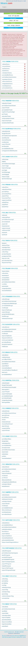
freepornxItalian (5, 271)
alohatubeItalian (5, 279)
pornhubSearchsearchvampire (9, 497)
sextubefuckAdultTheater (8, 122)
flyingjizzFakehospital (7, 385)
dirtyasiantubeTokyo (6, 262)
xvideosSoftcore (5, 522)
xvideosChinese (5, 411)
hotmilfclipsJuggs (6, 172)
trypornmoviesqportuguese (8, 561)
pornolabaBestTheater (7, 109)
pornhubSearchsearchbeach (8, 361)
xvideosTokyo (5, 251)
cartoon (11, 20)
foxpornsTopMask (6, 617)
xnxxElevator (5, 333)
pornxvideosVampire (6, 514)
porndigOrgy (5, 583)
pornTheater (5, 114)
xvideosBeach (5, 355)
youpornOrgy (5, 589)
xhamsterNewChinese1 (7, 424)
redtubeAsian (5, 454)
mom (17, 20)
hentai (9, 15)
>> (25, 125)
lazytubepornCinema (7, 79)
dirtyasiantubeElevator (7, 338)
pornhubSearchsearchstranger (9, 301)
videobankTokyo (6, 245)
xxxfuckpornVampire (6, 501)
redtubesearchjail (6, 230)
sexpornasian (5, 452)
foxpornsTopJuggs (6, 168)
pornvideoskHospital (6, 398)
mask (8, 25)
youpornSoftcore (6, 533)
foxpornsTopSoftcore (7, 535)
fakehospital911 (5, 389)
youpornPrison (5, 195)
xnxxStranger (5, 307)
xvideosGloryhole (6, 131)
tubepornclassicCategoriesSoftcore (10, 542)
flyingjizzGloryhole (6, 133)
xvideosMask (5, 606)
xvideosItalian (5, 273)
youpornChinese (6, 430)
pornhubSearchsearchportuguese (10, 553)
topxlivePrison (5, 206)
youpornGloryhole (6, 144)
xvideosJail (4, 215)
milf (13, 15)
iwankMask (4, 611)
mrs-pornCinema (6, 66)
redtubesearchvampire (7, 499)
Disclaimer (10, 633)
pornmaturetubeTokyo (7, 260)
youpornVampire (6, 503)
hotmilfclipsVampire (6, 512)
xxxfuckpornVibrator (6, 484)
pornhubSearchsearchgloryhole (9, 135)
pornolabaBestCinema (7, 75)
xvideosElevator (5, 327)
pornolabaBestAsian (6, 445)
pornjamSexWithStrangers (8, 314)
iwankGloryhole (5, 137)
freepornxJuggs (5, 176)
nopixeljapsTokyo (6, 247)
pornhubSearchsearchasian (8, 449)
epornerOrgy (5, 594)
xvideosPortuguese (6, 550)
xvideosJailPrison (6, 217)
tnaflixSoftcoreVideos (7, 529)
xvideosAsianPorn (6, 443)
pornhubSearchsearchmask (8, 609)
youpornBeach (5, 365)
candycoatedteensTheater (8, 118)
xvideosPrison (5, 187)
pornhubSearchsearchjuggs (8, 163)
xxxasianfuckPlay (6, 428)
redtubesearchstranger (7, 318)
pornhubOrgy (5, 581)
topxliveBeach (5, 363)
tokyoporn (4, 243)
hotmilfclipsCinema (6, 85)
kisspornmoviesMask (7, 621)
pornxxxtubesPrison (6, 193)
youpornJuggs (5, 165)
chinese (4, 419)
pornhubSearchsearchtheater (9, 105)
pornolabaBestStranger (7, 305)
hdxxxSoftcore (5, 531)
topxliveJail (4, 234)
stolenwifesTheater (6, 116)
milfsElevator (5, 346)
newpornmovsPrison (6, 200)
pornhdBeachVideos (6, 359)
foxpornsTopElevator (7, 335)
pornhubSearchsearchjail (8, 219)
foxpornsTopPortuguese (7, 568)
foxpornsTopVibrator (6, 473)
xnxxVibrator (5, 475)
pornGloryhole (5, 146)
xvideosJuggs (5, 159)
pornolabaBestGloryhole (7, 148)
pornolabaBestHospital (7, 396)
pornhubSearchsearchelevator (9, 329)
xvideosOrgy (5, 578)
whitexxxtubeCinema (7, 81)
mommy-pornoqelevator (7, 340)
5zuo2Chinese (5, 417)
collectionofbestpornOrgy (8, 596)
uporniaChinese (5, 415)
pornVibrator (5, 477)
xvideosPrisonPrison (6, 189)
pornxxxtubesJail (6, 221)
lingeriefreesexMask (6, 624)
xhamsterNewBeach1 (7, 368)
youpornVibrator (5, 471)
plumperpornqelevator (7, 344)
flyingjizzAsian (5, 441)
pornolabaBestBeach (7, 374)
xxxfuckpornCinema (7, 72)
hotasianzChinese (6, 421)
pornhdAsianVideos (6, 439)
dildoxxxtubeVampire (7, 510)
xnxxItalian (4, 284)
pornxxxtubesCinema (7, 88)
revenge (13, 25)
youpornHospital (6, 391)
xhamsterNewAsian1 (7, 458)
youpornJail (4, 223)
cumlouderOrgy (5, 598)
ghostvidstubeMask (6, 619)
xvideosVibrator (5, 467)
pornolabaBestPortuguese (8, 559)
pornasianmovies (6, 447)
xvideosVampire (5, 495)
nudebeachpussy (6, 357)
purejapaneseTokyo (6, 256)
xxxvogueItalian (5, 277)
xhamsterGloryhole (6, 140)
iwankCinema (5, 70)
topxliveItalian (5, 286)
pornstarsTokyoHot (6, 254)
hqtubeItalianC (5, 275)
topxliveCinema (5, 68)
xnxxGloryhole (5, 142)
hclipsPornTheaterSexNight (8, 112)
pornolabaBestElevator (7, 331)
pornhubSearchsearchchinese (9, 413)
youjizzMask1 (5, 626)
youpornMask (5, 613)
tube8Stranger (5, 316)
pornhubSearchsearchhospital (9, 387)
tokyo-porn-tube (5, 258)
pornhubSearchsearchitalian (8, 282)
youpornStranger (6, 312)
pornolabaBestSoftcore (7, 525)
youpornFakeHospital (7, 393)
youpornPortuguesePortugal (8, 570)
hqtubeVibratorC (6, 486)
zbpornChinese (5, 426)
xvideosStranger (6, 299)
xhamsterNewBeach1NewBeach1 (10, 370)
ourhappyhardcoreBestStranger (9, 303)
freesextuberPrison (6, 198)
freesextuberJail (5, 226)
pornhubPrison (5, 191)
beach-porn (4, 372)
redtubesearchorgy (6, 587)
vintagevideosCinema (7, 83)
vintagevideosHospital (7, 400)
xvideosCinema (5, 64)
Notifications (17, 633)
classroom (17, 25)
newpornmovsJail (6, 228)
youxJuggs (4, 170)
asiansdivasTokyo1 (6, 249)
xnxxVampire (5, 505)
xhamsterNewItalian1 (7, 290)
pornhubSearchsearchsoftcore (9, 527)
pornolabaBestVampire (7, 507)
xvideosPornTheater (6, 103)
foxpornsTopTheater (6, 120)
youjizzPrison (5, 204)
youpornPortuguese (6, 563)
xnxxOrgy (4, 585)
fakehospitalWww (6, 402)
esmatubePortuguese (7, 557)
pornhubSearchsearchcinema (9, 77)
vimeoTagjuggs (5, 174)
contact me (8, 635)
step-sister (16, 15)
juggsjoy (4, 161)
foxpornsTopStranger (7, 310)
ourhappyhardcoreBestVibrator (9, 482)
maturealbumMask (6, 615)
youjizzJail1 (4, 232)
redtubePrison (5, 202)
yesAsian (4, 456)
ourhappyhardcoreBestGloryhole (9, 150)
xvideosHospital (5, 383)
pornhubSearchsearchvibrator (9, 469)
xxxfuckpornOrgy (6, 591)
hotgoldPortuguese (6, 566)
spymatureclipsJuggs (7, 178)
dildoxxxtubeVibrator (6, 480)
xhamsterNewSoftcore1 (7, 538)
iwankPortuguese (6, 555)
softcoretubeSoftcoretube (8, 540)
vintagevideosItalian (6, 288)
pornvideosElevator (6, 342)
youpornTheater (5, 107)
